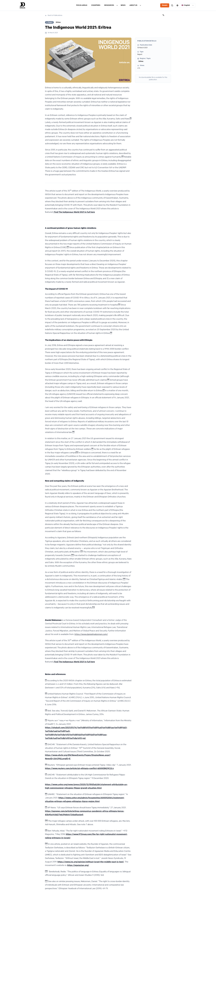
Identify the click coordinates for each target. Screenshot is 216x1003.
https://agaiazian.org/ (78, 866)
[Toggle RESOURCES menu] (117, 5)
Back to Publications (55, 15)
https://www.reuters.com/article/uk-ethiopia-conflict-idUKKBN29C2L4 (79, 769)
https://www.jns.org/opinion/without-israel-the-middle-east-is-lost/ (90, 862)
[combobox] (185, 5)
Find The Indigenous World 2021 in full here (74, 212)
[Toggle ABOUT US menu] (140, 5)
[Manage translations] (163, 15)
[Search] (172, 5)
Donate (164, 5)
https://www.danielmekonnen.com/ (91, 635)
